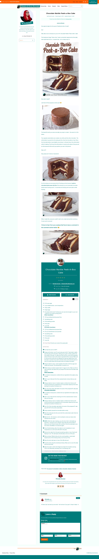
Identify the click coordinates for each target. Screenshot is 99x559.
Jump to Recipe (60, 23)
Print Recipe (52, 295)
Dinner (49, 6)
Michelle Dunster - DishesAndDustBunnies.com (64, 283)
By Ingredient (55, 468)
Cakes (60, 468)
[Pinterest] (83, 2)
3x (77, 299)
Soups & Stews (64, 6)
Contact (80, 1)
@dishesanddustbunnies (54, 459)
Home (74, 1)
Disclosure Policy (69, 19)
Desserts (54, 6)
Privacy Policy (12, 552)
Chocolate (64, 468)
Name (42, 515)
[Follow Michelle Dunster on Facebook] (58, 486)
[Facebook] (85, 2)
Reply (78, 531)
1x (73, 299)
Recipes (74, 468)
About (77, 1)
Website (70, 515)
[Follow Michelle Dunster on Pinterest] (63, 486)
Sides (58, 6)
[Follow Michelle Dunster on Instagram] (61, 486)
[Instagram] (87, 2)
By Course (49, 468)
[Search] (32, 40)
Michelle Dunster (51, 16)
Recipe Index (43, 6)
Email (56, 515)
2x (75, 299)
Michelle (47, 532)
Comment (43, 504)
